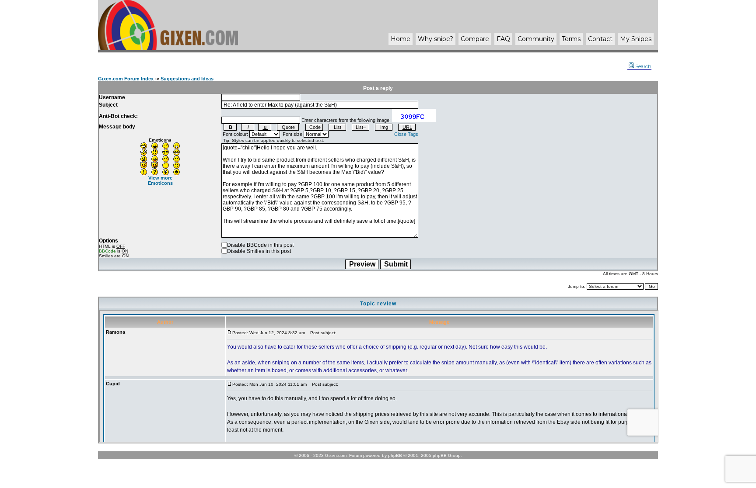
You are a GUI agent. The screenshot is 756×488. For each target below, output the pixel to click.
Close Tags (406, 134)
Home (400, 39)
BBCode (107, 251)
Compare (475, 39)
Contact (600, 39)
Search (643, 66)
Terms (571, 39)
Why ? (435, 39)
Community (536, 39)
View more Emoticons (160, 180)
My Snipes (635, 39)
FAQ (503, 39)
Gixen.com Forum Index (126, 78)
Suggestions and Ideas (187, 78)
